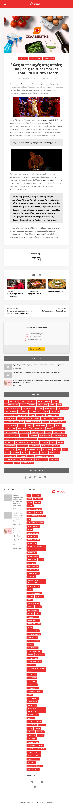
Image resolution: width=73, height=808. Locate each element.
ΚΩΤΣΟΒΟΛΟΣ (10, 446)
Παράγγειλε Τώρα (37, 349)
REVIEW (21, 425)
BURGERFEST (42, 405)
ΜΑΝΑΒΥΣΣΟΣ (10, 449)
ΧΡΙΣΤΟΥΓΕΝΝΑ (27, 463)
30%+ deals (30, 401)
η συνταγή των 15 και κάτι (25, 439)
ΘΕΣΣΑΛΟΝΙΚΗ (32, 442)
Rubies (29, 425)
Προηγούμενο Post (12, 309)
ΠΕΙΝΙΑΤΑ (15, 453)
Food (32, 415)
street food (10, 429)
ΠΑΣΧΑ (65, 449)
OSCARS (45, 422)
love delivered (11, 422)
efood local (63, 408)
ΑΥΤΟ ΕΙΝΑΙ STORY (11, 435)
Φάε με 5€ (54, 459)
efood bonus (49, 408)
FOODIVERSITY (52, 415)
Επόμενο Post (62, 309)
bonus (55, 401)
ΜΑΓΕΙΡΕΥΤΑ (34, 446)
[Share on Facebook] (34, 259)
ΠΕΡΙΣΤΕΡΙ (34, 453)
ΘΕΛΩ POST (23, 58)
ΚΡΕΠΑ (60, 442)
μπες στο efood (42, 234)
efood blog (36, 802)
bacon (47, 401)
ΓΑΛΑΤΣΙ (24, 435)
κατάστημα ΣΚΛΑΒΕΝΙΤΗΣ (19, 237)
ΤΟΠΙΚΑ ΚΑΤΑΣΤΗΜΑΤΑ (44, 456)
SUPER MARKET (35, 58)
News (21, 422)
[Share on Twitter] (38, 259)
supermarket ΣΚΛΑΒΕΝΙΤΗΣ (48, 120)
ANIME (40, 401)
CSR (59, 405)
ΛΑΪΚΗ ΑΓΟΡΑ (22, 446)
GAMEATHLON (10, 418)
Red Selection (10, 425)
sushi (48, 429)
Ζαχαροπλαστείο (59, 435)
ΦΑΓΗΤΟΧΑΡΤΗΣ (41, 459)
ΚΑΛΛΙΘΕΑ (44, 442)
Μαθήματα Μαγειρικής (50, 446)
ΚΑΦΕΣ (52, 442)
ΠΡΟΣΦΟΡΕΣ (54, 453)
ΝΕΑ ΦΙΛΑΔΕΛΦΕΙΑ (33, 449)
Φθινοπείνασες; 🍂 (55, 291)
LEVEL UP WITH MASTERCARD (52, 418)
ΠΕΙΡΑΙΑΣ (25, 453)
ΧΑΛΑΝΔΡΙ (8, 463)
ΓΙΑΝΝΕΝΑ (33, 435)
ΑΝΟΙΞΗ (48, 432)
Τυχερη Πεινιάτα (11, 459)
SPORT (58, 425)
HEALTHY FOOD (23, 418)
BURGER (32, 405)
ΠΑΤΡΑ (7, 453)
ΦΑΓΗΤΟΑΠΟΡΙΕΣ (26, 459)
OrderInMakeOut (33, 422)
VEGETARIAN (24, 432)
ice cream (35, 418)
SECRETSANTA (40, 425)
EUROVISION (22, 415)
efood (19, 78)
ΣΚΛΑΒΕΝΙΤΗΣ (49, 58)
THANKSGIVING (59, 429)
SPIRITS (50, 425)
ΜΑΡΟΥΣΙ (20, 449)
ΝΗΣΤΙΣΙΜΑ (47, 449)
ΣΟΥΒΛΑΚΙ (21, 456)
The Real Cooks (11, 432)
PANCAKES (55, 422)
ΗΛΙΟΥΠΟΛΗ (43, 439)
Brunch (24, 405)
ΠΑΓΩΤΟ (57, 449)
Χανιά (17, 463)
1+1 (6, 401)
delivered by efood (12, 408)
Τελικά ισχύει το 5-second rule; (54, 311)
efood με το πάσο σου (39, 412)
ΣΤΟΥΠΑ (30, 456)
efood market (10, 412)
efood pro (23, 412)
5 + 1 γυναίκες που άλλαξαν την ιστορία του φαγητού (15, 293)
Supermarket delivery (17, 84)
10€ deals (14, 401)
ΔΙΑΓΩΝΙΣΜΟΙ (45, 435)
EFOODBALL (55, 412)
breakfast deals (11, 405)
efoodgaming (10, 415)
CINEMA (52, 405)
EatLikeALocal (28, 408)
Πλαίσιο (44, 453)
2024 (22, 401)
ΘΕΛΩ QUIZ (9, 442)
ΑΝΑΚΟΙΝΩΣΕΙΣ (37, 432)
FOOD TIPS (40, 415)
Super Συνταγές (37, 429)
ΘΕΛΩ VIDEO (20, 442)
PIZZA (63, 422)
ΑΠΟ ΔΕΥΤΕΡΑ (59, 432)
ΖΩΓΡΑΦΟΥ (9, 439)
